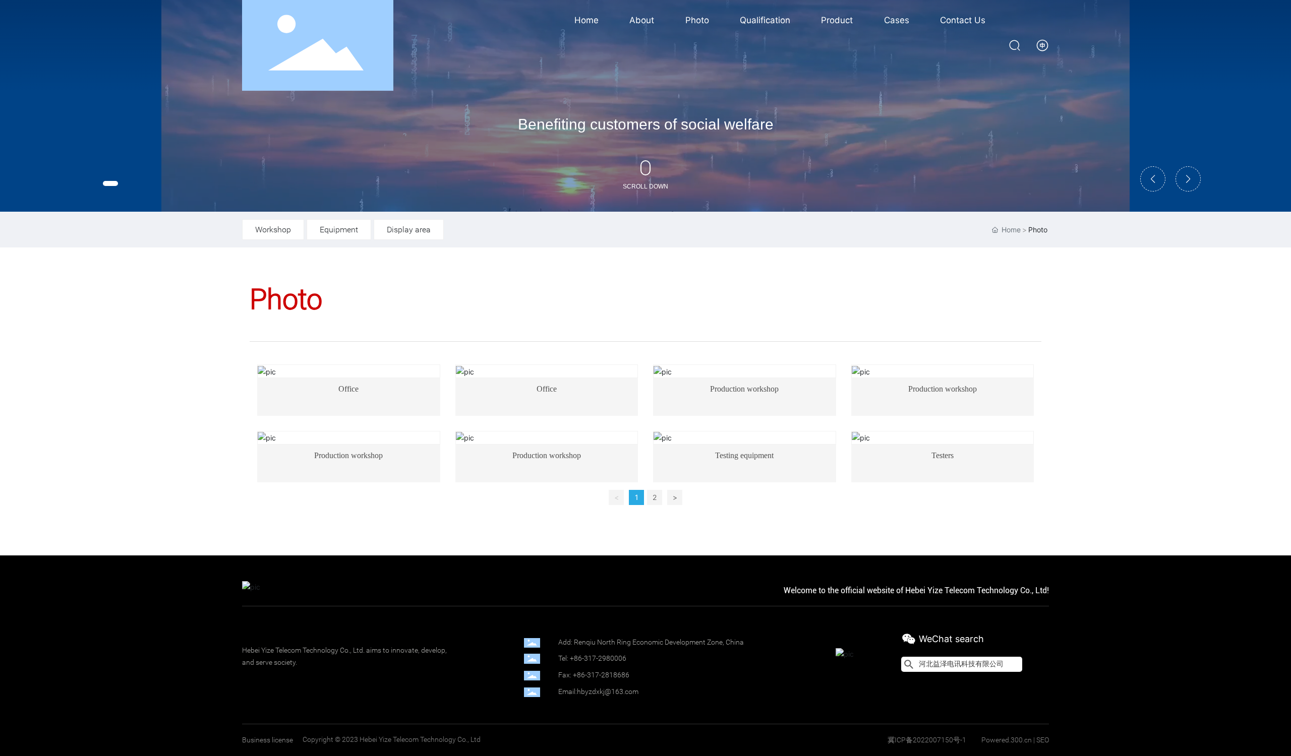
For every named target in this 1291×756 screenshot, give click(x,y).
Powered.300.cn (1006, 740)
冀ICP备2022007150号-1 (927, 740)
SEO (1042, 740)
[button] (110, 183)
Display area (409, 229)
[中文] (1042, 44)
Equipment (339, 229)
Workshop (273, 229)
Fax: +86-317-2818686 (593, 675)
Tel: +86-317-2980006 (592, 658)
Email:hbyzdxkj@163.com (598, 691)
